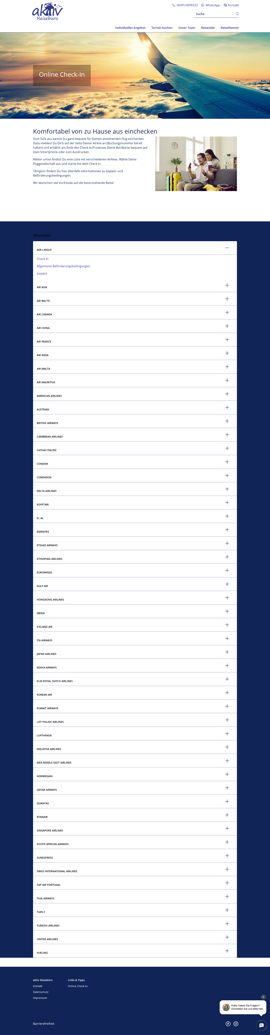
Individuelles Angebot (130, 28)
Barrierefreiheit (43, 1024)
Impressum (40, 998)
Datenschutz (40, 992)
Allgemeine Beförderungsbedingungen (63, 266)
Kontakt (37, 986)
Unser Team (186, 28)
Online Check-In (78, 986)
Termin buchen (161, 28)
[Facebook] (228, 1023)
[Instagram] (236, 1023)
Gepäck (42, 273)
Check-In (42, 259)
